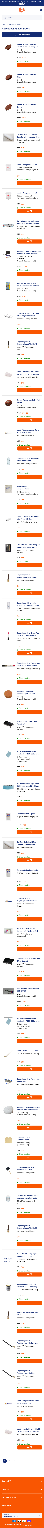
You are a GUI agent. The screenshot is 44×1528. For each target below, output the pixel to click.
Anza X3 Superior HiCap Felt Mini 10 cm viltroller (28, 518)
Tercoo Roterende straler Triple (26, 76)
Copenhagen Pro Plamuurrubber (23, 1138)
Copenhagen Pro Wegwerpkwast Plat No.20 (27, 576)
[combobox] (22, 17)
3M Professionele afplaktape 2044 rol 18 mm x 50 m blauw (28, 222)
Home (3, 24)
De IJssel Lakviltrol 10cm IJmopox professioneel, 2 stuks (26, 843)
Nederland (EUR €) (11, 1516)
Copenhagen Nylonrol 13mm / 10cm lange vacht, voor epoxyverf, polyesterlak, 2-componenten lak (28, 315)
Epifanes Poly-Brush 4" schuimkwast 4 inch (26, 1169)
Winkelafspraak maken (13, 1524)
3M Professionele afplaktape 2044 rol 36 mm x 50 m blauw (28, 785)
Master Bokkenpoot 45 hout (27, 1051)
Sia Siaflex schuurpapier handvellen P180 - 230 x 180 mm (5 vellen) (27, 753)
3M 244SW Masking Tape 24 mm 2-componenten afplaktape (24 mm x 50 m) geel (8, 1260)
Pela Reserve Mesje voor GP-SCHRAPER (28, 990)
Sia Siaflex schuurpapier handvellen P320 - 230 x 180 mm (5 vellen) (27, 1020)
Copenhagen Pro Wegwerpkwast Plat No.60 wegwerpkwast (27, 900)
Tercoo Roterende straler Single (26, 106)
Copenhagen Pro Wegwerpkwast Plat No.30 (27, 1227)
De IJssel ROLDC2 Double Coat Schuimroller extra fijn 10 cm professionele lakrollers (28, 136)
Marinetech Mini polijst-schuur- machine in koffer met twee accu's (29, 252)
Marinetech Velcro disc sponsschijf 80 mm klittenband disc (29, 693)
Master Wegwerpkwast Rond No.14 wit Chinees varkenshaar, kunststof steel (28, 1402)
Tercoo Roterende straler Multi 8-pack (28, 401)
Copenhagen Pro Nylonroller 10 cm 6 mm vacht (28, 459)
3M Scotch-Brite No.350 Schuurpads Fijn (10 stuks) (27, 930)
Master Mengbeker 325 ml (27, 165)
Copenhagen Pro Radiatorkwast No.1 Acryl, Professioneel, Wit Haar (27, 1342)
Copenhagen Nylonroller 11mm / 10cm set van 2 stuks (28, 604)
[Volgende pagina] (8, 1467)
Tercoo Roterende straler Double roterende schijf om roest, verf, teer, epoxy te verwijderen (27, 46)
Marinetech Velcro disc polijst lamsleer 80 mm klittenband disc (28, 1108)
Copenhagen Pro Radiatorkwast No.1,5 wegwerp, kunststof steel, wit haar (28, 1372)
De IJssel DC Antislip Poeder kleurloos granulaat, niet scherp (28, 1197)
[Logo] (22, 10)
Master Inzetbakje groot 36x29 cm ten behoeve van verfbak (28, 1430)
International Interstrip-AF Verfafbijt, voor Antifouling (27, 1285)
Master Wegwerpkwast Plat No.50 (27, 1314)
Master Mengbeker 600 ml (27, 193)
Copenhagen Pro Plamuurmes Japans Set (28, 1080)
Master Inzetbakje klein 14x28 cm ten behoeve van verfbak (28, 373)
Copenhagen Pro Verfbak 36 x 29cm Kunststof (28, 960)
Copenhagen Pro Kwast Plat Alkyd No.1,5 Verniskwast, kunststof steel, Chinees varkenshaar (28, 634)
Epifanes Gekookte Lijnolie (27, 870)
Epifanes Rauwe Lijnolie (26, 814)
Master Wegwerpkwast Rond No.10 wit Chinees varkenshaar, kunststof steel (28, 431)
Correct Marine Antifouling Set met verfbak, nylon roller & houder (28, 546)
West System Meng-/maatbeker (23, 488)
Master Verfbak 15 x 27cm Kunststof (27, 723)
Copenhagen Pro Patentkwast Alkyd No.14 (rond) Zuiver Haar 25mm (28, 664)
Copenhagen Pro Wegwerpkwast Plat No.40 (27, 343)
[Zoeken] (4, 17)
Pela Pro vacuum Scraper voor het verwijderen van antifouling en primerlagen (29, 285)
